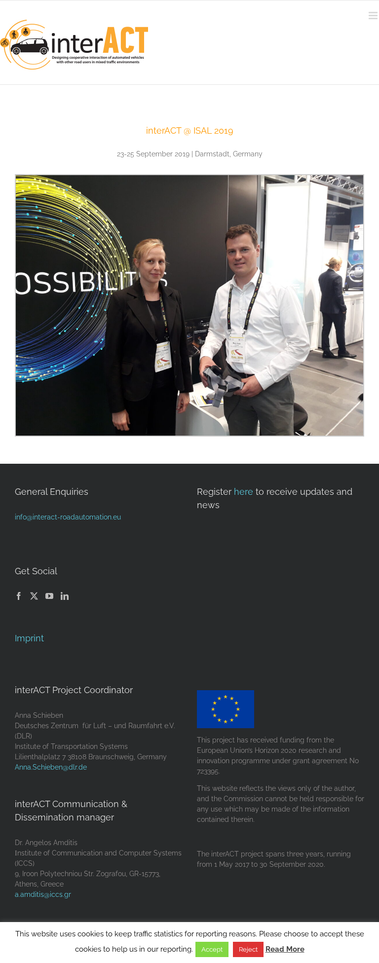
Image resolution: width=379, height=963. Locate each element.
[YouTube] (49, 596)
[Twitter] (34, 596)
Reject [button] (248, 949)
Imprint (29, 638)
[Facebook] (19, 596)
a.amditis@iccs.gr (43, 894)
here (243, 491)
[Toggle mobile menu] (374, 15)
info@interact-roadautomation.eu (68, 517)
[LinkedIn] (65, 596)
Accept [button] (212, 949)
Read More (284, 949)
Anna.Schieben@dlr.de (51, 767)
